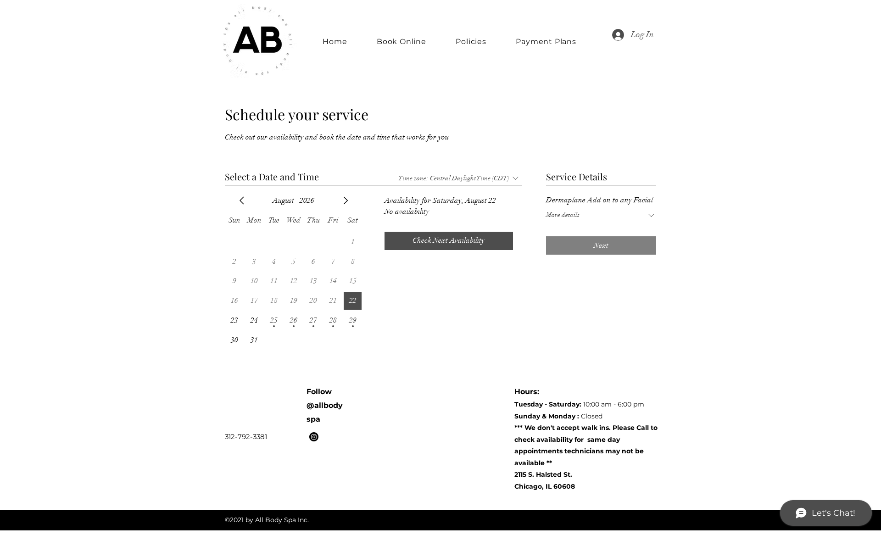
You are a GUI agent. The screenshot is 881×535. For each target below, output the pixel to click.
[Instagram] (313, 436)
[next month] (345, 200)
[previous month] (241, 200)
